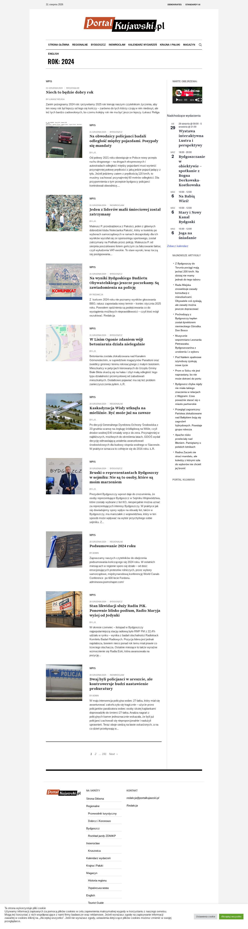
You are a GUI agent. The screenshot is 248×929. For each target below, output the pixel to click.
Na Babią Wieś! (187, 198)
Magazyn (91, 873)
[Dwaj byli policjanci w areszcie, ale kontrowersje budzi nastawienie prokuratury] (64, 683)
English (90, 895)
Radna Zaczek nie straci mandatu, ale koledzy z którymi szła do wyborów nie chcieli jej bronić (188, 460)
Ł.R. (94, 153)
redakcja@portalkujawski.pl (143, 797)
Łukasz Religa (56, 99)
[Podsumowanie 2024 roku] (64, 549)
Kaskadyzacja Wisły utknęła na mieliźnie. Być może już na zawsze (120, 410)
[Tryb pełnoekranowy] (200, 100)
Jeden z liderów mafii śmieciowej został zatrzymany (125, 212)
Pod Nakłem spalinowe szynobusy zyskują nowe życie (188, 361)
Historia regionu (97, 880)
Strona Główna (95, 798)
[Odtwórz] (177, 100)
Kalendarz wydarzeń (98, 858)
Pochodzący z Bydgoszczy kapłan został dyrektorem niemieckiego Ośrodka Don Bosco (188, 322)
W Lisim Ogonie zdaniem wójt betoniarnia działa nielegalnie (117, 342)
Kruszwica (94, 850)
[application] (187, 95)
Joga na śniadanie (187, 235)
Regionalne (72, 88)
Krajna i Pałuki (94, 865)
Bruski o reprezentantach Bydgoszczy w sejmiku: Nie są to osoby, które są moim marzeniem (124, 477)
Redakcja (98, 294)
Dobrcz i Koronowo (99, 820)
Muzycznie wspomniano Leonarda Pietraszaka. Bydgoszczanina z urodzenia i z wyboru (188, 343)
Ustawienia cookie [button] (205, 916)
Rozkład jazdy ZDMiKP (102, 835)
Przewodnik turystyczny (102, 813)
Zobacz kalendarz (177, 246)
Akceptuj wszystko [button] (231, 916)
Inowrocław (117, 205)
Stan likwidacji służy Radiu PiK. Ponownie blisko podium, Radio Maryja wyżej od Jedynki (125, 611)
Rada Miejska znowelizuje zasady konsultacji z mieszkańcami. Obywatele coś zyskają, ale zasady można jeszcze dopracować (188, 296)
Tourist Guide (96, 902)
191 (104, 754)
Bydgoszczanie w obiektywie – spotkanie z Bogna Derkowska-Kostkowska (192, 170)
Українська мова (98, 887)
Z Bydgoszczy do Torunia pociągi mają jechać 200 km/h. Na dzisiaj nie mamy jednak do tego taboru (187, 271)
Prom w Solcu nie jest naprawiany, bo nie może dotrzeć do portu (188, 374)
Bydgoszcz (116, 132)
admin (95, 553)
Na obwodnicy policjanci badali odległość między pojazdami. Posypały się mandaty (124, 141)
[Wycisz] (196, 100)
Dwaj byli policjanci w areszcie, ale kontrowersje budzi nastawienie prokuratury (121, 684)
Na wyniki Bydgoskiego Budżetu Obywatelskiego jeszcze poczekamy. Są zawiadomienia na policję (124, 283)
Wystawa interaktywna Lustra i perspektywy (191, 138)
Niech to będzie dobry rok (69, 92)
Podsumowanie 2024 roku (113, 546)
